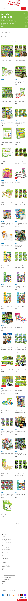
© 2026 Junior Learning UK (7, 590)
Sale (2, 555)
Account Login (5, 585)
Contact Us (4, 581)
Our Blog (3, 560)
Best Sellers (4, 553)
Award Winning (5, 552)
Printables (4, 562)
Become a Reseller (6, 547)
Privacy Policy (5, 540)
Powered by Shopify (18, 590)
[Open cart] (26, 3)
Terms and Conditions (6, 539)
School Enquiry (5, 568)
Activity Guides (5, 569)
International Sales (6, 549)
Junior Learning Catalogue (7, 537)
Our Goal (3, 536)
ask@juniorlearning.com (9, 575)
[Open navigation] (2, 3)
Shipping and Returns (6, 542)
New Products (5, 550)
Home (2, 32)
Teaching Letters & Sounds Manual (9, 565)
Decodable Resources (6, 563)
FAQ (3, 583)
